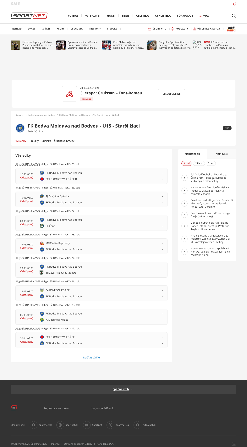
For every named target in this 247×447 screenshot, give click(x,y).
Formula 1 (185, 16)
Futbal (73, 16)
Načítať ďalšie (91, 357)
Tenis (126, 16)
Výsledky (20, 141)
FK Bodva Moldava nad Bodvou (40, 115)
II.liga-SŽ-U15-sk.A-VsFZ (27, 164)
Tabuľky (34, 141)
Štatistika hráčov (64, 141)
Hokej (111, 16)
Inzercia (55, 443)
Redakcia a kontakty (56, 408)
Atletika (142, 16)
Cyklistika (163, 16)
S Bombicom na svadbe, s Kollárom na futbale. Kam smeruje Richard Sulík (220, 45)
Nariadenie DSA (105, 443)
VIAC (206, 16)
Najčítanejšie (192, 153)
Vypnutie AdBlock (103, 408)
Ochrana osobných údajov (78, 443)
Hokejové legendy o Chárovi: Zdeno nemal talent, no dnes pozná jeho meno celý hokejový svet (37, 45)
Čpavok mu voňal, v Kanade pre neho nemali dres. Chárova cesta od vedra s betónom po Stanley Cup (83, 45)
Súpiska (46, 141)
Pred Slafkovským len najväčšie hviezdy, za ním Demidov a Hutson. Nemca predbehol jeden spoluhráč (127, 45)
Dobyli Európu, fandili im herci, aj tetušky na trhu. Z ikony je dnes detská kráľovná (175, 45)
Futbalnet (93, 16)
